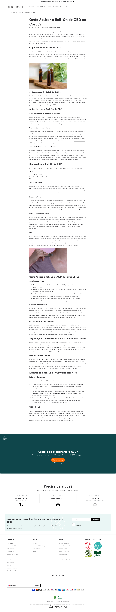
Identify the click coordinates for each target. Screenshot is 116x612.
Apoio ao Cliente (63, 548)
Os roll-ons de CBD (35, 52)
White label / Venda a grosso (40, 546)
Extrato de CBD (11, 551)
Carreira (35, 543)
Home (12, 12)
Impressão (47, 591)
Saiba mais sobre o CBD (65, 546)
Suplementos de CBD (12, 554)
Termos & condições (54, 591)
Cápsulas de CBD (11, 546)
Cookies (69, 591)
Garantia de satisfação (65, 560)
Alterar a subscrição (64, 551)
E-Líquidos (10, 560)
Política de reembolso (64, 557)
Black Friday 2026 (11, 571)
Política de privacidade (62, 591)
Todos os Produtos (12, 568)
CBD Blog (17, 12)
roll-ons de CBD (56, 36)
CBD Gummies (11, 548)
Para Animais (10, 562)
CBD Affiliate (36, 548)
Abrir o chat (95, 498)
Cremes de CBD (11, 557)
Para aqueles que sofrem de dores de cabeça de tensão (46, 186)
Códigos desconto (63, 554)
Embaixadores (36, 551)
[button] (31, 6)
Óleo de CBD (10, 543)
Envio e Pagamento (64, 543)
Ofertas (9, 565)
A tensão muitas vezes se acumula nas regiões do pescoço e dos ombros (51, 200)
